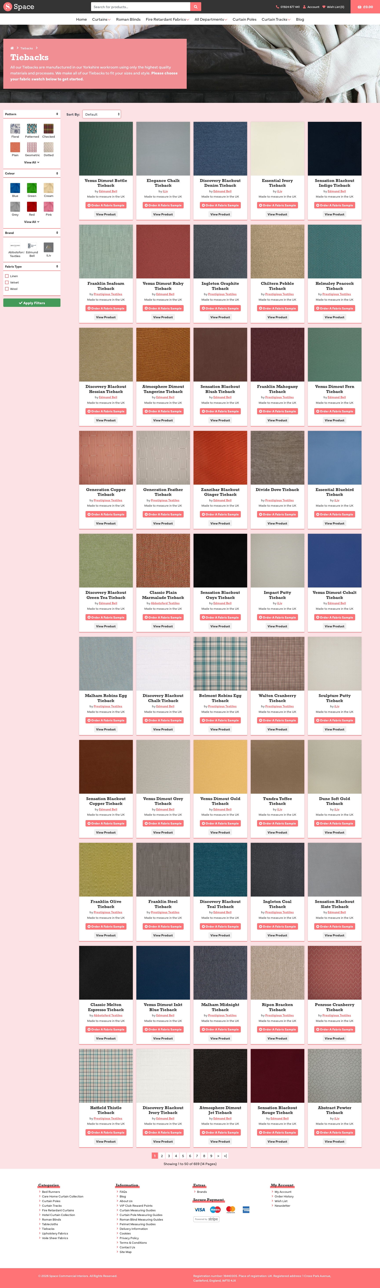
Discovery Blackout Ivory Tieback (163, 1110)
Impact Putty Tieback (277, 595)
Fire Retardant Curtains (57, 1210)
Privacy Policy (129, 1238)
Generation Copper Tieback (106, 492)
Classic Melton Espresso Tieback (106, 1007)
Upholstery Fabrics (54, 1233)
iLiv (48, 255)
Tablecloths (49, 1224)
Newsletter (282, 1205)
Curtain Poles (244, 19)
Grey (15, 214)
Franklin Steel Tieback (163, 904)
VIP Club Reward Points (136, 1205)
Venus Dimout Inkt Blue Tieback (163, 1007)
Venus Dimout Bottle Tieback (106, 183)
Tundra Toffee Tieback (277, 801)
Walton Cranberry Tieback (277, 698)
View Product (106, 214)
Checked (48, 136)
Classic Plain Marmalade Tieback (163, 595)
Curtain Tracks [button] (274, 19)
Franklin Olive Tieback (106, 904)
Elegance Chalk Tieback (163, 183)
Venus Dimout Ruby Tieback (163, 286)
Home (81, 19)
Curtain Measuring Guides (137, 1210)
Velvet (14, 282)
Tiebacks (26, 48)
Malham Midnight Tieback (220, 1007)
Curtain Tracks (51, 1205)
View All (30, 162)
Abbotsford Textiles (15, 254)
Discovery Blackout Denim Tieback (220, 183)
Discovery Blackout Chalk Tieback (163, 698)
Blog (300, 19)
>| (225, 1155)
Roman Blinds (128, 19)
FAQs (123, 1191)
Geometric (32, 155)
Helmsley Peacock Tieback (335, 286)
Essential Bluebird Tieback (335, 492)
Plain (15, 155)
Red (32, 214)
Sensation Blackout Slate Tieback (334, 904)
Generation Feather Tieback (163, 492)
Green (32, 195)
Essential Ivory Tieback (277, 183)
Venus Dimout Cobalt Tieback (334, 595)
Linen (14, 276)
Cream (48, 195)
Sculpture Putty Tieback (335, 698)
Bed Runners (50, 1191)
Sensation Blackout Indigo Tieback (334, 183)
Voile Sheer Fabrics (54, 1238)
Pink (49, 214)
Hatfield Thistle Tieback (106, 1110)
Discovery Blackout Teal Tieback (220, 904)
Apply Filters (33, 302)
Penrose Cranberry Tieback (334, 1007)
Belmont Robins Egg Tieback (220, 698)
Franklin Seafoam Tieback (106, 286)
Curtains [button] (99, 19)
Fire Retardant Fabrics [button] (166, 19)
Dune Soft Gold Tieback (334, 801)
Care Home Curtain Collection (62, 1196)
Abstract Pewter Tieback (334, 1110)
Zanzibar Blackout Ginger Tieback (220, 492)
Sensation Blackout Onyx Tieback (220, 595)
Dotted (49, 155)
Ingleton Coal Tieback (277, 904)
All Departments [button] (209, 19)
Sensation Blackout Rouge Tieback (277, 1110)
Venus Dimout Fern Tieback (334, 389)
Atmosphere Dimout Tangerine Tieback (163, 389)
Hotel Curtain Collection (58, 1214)
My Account (282, 1191)
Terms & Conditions (133, 1242)
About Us (126, 1201)
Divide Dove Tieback (277, 489)
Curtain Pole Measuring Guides (141, 1214)
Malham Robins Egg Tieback (106, 698)
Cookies (125, 1233)
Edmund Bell (32, 254)
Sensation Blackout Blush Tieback (220, 389)
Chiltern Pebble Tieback (277, 286)
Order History (284, 1196)
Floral (15, 136)
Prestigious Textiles (108, 294)
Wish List (280, 1201)
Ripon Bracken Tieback (277, 1007)
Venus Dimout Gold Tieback (220, 801)
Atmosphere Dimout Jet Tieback (220, 1110)
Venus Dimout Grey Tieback (163, 801)
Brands (201, 1191)
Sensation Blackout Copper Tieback (106, 801)
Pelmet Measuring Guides (137, 1224)
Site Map (125, 1251)
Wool (13, 288)
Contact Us (127, 1247)
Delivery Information (133, 1228)
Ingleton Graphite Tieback (220, 286)
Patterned (32, 136)
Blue (15, 195)
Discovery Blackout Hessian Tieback (106, 389)
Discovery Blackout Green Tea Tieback (106, 595)
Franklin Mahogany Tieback (277, 389)
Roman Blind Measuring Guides (141, 1219)
